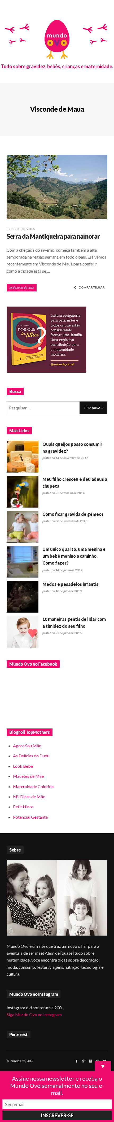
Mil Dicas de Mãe (29, 796)
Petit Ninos (23, 806)
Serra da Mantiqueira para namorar (53, 236)
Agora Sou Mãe (27, 745)
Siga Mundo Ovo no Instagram (34, 1014)
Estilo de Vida (21, 228)
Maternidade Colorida (33, 786)
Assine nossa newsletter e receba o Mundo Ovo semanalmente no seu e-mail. (57, 1085)
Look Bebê (23, 766)
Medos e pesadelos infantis (70, 584)
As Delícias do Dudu (31, 755)
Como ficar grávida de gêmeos (73, 514)
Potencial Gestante (30, 816)
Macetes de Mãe (28, 776)
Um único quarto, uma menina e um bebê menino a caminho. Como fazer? (74, 556)
